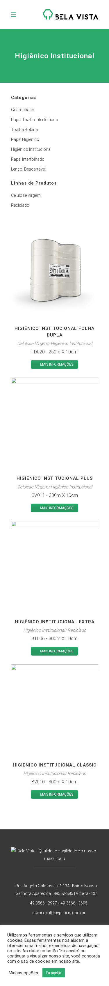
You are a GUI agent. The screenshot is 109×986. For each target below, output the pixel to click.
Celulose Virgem (26, 195)
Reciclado (20, 205)
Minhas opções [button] (23, 973)
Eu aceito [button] (53, 973)
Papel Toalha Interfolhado (34, 119)
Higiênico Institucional (31, 149)
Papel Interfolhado (27, 159)
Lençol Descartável (28, 169)
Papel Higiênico (25, 139)
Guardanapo (22, 109)
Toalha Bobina (24, 129)
